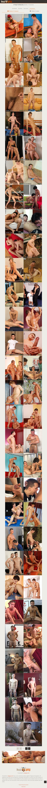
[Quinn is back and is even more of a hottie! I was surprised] (14, 612)
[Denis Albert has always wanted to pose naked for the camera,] (33, 539)
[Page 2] (26, 748)
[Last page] (29, 748)
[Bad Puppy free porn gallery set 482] (14, 246)
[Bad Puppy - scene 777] (33, 26)
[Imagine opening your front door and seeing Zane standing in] (33, 661)
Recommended (32, 8)
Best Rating (20, 8)
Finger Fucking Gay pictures (23, 784)
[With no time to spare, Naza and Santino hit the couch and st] (14, 221)
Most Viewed (26, 8)
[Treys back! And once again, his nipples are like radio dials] (33, 612)
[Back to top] (45, 782)
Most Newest (14, 8)
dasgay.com (26, 773)
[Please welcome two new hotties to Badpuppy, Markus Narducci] (14, 392)
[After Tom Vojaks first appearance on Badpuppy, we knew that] (14, 319)
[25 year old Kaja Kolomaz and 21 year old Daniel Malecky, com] (33, 75)
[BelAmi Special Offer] (23, 762)
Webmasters (23, 786)
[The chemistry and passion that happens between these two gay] (33, 221)
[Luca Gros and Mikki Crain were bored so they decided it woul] (33, 587)
